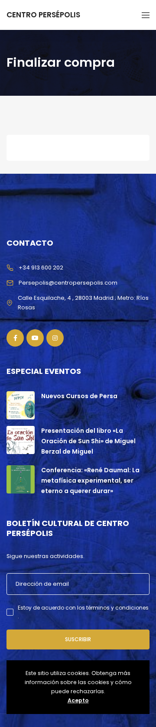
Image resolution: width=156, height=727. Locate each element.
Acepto (78, 700)
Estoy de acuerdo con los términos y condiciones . (83, 612)
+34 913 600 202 (41, 267)
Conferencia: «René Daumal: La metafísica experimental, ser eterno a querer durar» (90, 480)
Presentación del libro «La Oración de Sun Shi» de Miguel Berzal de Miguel (88, 441)
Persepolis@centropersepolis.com (68, 283)
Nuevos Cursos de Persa (79, 396)
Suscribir (78, 639)
